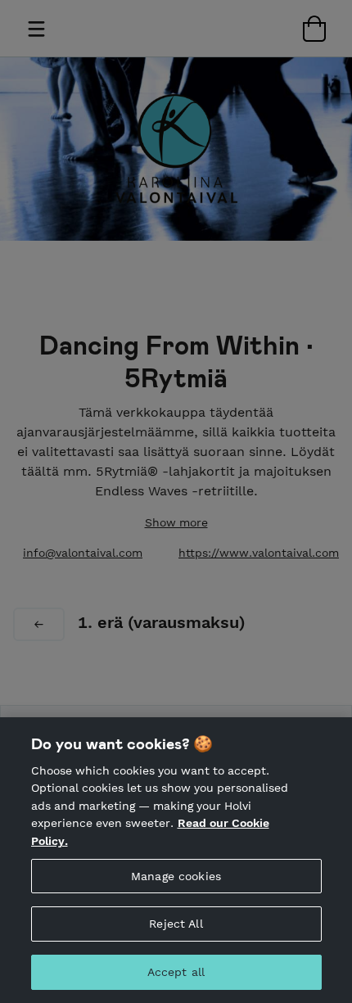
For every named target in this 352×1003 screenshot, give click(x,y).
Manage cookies (176, 876)
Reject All (175, 923)
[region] (176, 860)
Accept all (176, 971)
